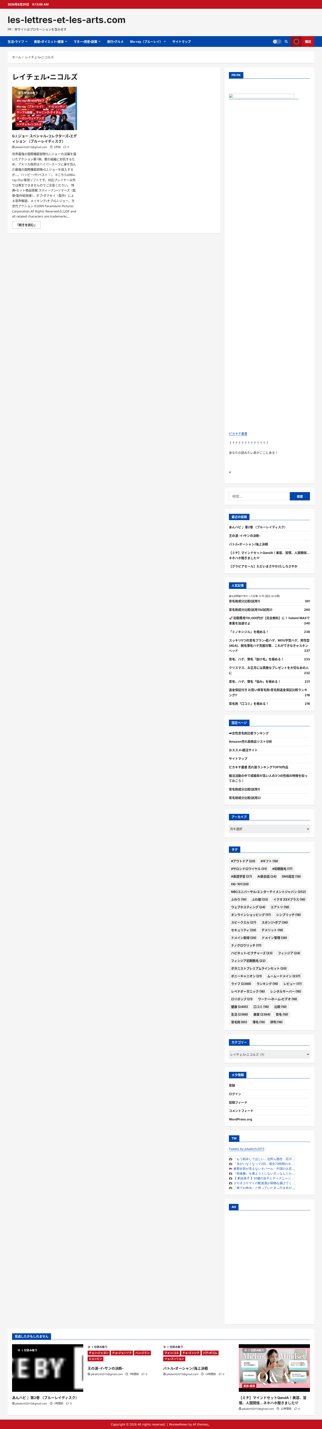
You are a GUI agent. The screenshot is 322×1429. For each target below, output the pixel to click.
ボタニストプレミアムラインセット (259, 968)
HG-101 (240, 884)
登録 (232, 1085)
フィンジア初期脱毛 (248, 961)
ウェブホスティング (248, 907)
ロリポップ (242, 999)
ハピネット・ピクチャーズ (251, 953)
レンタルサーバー (285, 991)
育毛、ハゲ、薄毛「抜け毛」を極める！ (256, 659)
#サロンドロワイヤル (249, 869)
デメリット (272, 930)
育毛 (282, 1014)
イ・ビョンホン (56, 106)
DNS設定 (291, 876)
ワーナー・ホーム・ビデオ (277, 999)
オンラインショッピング (251, 915)
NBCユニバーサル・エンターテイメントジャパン (268, 892)
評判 (276, 1022)
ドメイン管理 (274, 938)
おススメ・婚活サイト (243, 750)
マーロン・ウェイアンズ (30, 118)
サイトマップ (181, 41)
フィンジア (289, 953)
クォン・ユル (172, 1353)
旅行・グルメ (115, 41)
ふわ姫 (260, 899)
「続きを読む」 (28, 226)
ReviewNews (178, 1424)
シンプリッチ (288, 915)
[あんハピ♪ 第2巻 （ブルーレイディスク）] (47, 1368)
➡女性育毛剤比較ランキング (249, 733)
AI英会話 (266, 876)
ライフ (241, 984)
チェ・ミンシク (190, 1353)
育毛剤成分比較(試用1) (244, 601)
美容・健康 (249, 1386)
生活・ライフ (16, 41)
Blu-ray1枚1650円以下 (30, 100)
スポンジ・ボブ (275, 922)
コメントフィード (241, 1111)
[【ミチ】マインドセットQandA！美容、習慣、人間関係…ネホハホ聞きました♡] (274, 1368)
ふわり (238, 899)
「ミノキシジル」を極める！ (249, 632)
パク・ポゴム (210, 1353)
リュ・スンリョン (174, 1359)
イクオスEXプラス (289, 899)
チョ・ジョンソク (122, 1353)
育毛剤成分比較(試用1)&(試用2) (250, 609)
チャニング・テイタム (48, 112)
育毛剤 (239, 1022)
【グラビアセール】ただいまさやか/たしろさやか (263, 566)
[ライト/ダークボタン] (277, 41)
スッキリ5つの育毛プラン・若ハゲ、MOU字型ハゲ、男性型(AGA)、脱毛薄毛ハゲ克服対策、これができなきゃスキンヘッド (269, 645)
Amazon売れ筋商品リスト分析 (250, 741)
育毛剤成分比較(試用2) (245, 798)
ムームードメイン (283, 976)
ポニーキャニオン (246, 976)
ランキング (267, 984)
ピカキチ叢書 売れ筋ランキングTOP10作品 (258, 767)
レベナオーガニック (248, 991)
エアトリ (280, 907)
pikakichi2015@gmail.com (31, 147)
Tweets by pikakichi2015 (246, 1149)
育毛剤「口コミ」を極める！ (249, 703)
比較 (280, 1007)
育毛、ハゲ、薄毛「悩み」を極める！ (255, 681)
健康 (239, 1007)
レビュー (292, 984)
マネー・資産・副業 (85, 41)
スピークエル (243, 922)
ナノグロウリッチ (246, 945)
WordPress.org (240, 1119)
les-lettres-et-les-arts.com (67, 19)
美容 (261, 1014)
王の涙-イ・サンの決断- (245, 535)
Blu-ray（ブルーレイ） (146, 41)
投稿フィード (238, 1102)
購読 (308, 41)
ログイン (235, 1094)
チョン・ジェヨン (98, 1353)
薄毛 (259, 1022)
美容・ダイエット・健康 (49, 41)
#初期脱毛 (282, 869)
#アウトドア (243, 861)
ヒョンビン (95, 1359)
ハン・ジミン (142, 1353)
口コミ (261, 1007)
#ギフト (269, 861)
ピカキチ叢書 (238, 433)
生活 (239, 1014)
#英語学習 (241, 876)
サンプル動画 (24, 112)
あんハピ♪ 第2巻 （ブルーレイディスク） (258, 527)
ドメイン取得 (243, 938)
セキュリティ (243, 930)
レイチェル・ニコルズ (29, 124)
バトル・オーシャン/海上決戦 (248, 544)
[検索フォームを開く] (286, 41)
